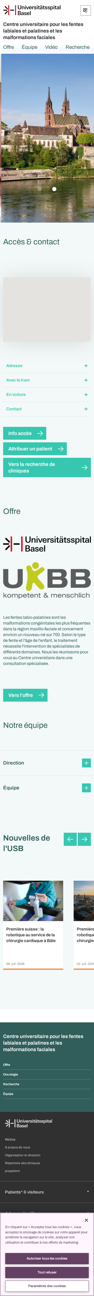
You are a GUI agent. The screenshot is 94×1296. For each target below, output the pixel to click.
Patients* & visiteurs (24, 1192)
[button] (47, 366)
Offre (8, 47)
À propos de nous (17, 1147)
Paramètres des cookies (47, 1286)
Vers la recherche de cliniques (31, 467)
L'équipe (49, 161)
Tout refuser (47, 1272)
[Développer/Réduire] (85, 10)
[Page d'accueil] (32, 10)
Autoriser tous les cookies (47, 1258)
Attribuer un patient (30, 448)
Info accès (20, 433)
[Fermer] (86, 1220)
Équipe (29, 47)
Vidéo (51, 47)
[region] (47, 1254)
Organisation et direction (22, 1155)
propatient (12, 1171)
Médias (10, 1139)
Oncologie (10, 1074)
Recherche (78, 47)
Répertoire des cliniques (22, 1163)
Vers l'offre (20, 695)
